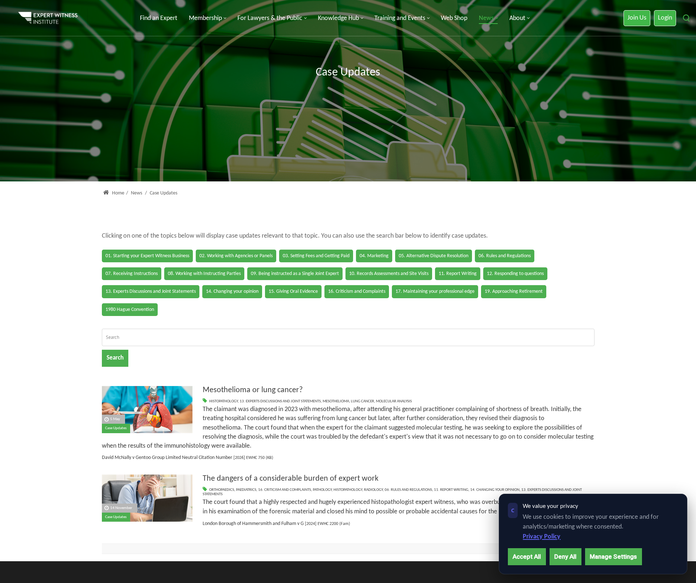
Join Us (636, 18)
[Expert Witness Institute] (48, 18)
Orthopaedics (221, 490)
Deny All (565, 556)
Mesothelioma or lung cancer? (253, 390)
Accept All (527, 556)
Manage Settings (613, 556)
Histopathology (223, 401)
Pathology (322, 490)
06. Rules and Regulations (408, 490)
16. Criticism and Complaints (284, 490)
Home (117, 193)
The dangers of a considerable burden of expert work (290, 479)
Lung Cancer (362, 401)
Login (665, 18)
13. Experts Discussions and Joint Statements (280, 401)
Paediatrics (246, 490)
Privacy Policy (541, 536)
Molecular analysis (394, 401)
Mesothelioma (336, 401)
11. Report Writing (451, 490)
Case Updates (116, 428)
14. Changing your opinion (494, 490)
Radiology (373, 490)
